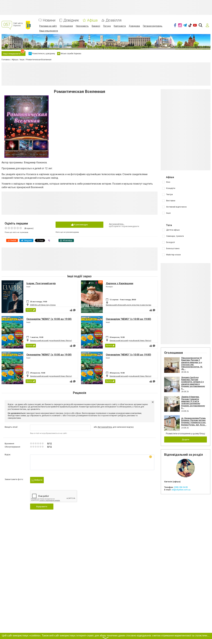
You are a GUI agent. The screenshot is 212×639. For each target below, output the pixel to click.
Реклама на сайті (48, 26)
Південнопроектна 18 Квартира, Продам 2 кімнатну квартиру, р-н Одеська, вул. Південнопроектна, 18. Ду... (192, 363)
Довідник (71, 20)
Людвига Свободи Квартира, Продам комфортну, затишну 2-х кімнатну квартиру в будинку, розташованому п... (193, 383)
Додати (185, 439)
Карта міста (120, 26)
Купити (29, 310)
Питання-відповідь (152, 26)
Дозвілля (114, 20)
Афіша (92, 20)
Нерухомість (82, 26)
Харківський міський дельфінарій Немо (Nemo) (51, 341)
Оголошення (66, 26)
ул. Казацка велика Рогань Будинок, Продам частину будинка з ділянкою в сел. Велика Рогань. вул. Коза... (193, 421)
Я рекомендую (81, 224)
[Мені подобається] (71, 310)
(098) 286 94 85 (181, 487)
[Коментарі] (74, 310)
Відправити (41, 506)
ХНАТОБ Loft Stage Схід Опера (43, 305)
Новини (49, 20)
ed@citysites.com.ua (181, 490)
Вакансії (96, 26)
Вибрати (38, 480)
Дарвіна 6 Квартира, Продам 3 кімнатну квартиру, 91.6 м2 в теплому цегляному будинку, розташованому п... (193, 402)
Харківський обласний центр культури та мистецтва (128, 305)
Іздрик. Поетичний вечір (41, 283)
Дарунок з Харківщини (119, 283)
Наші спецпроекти (48, 31)
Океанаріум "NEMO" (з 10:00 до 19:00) (49, 319)
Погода (107, 26)
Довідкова (134, 26)
